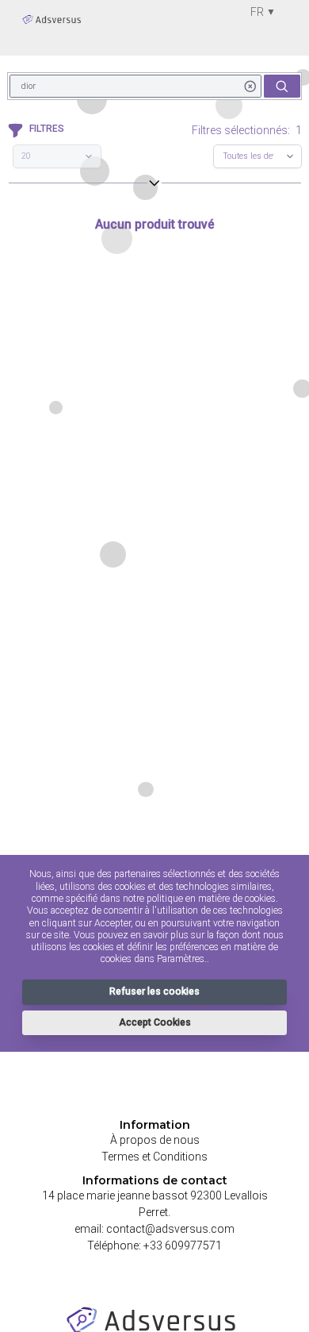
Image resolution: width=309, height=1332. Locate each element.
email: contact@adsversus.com (154, 1228)
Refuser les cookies (154, 991)
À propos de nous (155, 1140)
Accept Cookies (155, 1022)
